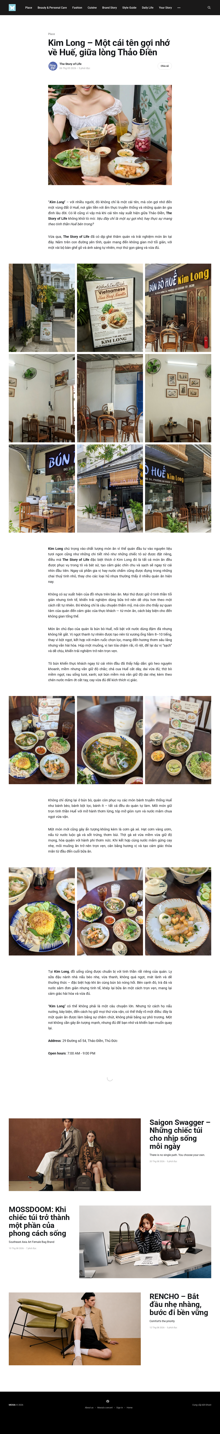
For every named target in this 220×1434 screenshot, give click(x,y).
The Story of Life (70, 64)
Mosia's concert (105, 1407)
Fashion (77, 7)
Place (28, 7)
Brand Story (109, 7)
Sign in (119, 1407)
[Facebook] (107, 1401)
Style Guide (129, 7)
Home (130, 1407)
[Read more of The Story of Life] (53, 66)
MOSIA (12, 1405)
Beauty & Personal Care (52, 7)
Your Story (165, 7)
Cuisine (92, 7)
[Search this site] (209, 7)
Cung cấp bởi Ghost (201, 1405)
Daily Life (147, 7)
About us (89, 1407)
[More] (179, 7)
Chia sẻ (165, 66)
